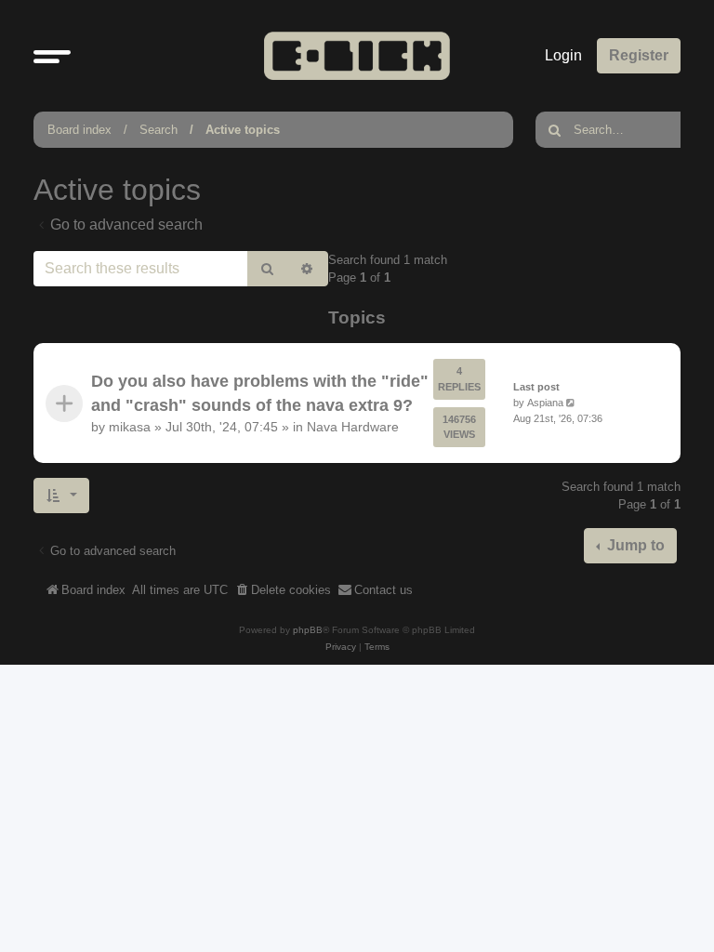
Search (158, 130)
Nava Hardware (353, 427)
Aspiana (545, 402)
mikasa (130, 427)
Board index (79, 130)
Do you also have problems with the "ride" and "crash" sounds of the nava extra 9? (260, 393)
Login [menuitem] (563, 55)
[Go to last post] (572, 403)
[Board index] (357, 55)
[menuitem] (282, 590)
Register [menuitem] (638, 55)
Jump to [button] (634, 545)
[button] (52, 55)
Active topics (242, 130)
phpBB (308, 630)
